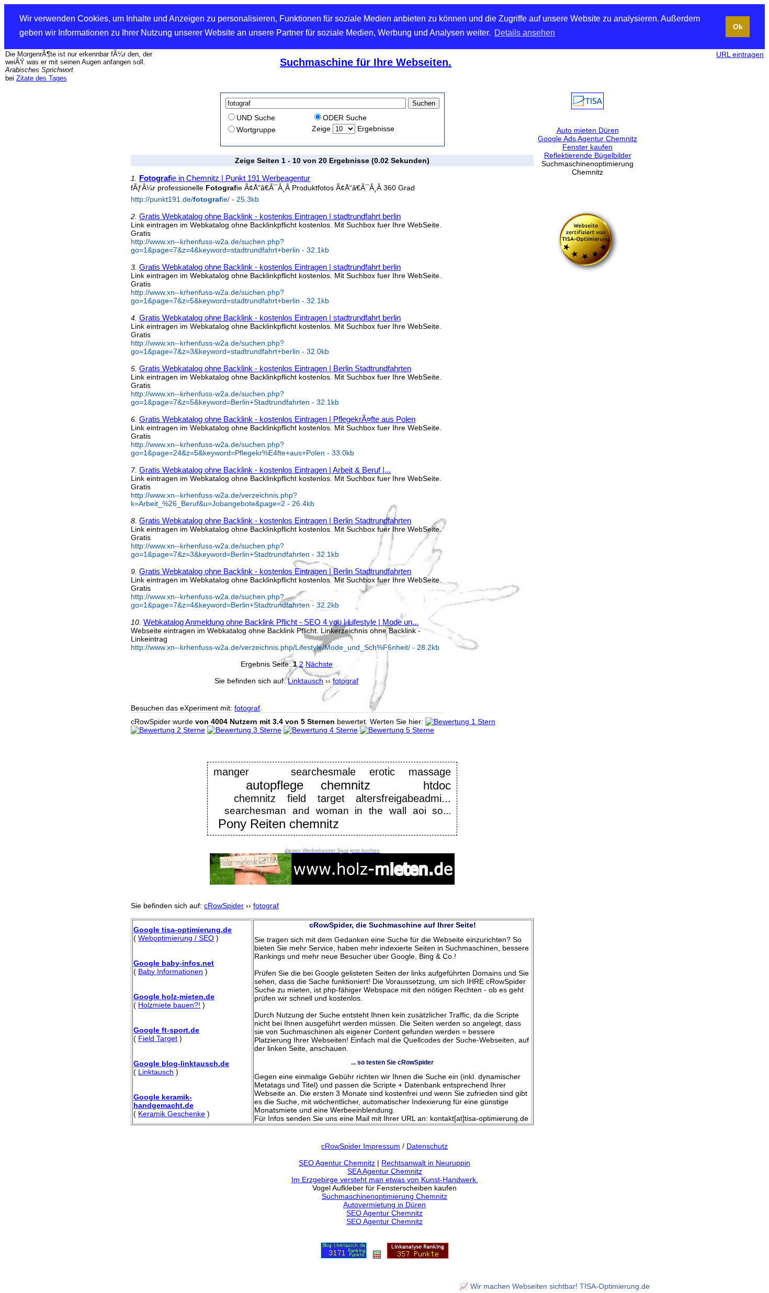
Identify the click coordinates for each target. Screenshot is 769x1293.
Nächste (319, 664)
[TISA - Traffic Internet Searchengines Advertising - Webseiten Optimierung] (587, 106)
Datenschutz (427, 1146)
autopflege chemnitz (308, 785)
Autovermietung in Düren (384, 1204)
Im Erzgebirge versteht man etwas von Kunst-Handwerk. (384, 1179)
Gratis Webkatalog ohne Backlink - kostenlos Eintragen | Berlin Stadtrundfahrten (275, 368)
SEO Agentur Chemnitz (337, 1163)
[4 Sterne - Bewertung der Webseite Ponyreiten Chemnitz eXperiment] (321, 730)
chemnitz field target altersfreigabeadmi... (342, 798)
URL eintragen (740, 54)
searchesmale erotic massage (371, 771)
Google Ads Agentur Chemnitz (587, 138)
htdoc (437, 786)
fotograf (247, 708)
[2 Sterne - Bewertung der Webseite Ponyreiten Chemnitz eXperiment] (168, 730)
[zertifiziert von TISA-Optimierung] (587, 270)
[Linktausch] (377, 1256)
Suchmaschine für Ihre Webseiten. (365, 62)
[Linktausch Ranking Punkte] (344, 1256)
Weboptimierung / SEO (176, 938)
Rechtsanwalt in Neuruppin (425, 1163)
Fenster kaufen (587, 147)
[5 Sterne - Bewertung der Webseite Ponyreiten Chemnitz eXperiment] (397, 730)
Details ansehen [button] (524, 32)
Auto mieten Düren (588, 130)
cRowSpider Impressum (360, 1146)
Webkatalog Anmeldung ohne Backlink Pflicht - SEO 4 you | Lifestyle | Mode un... (281, 621)
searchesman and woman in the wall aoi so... (337, 810)
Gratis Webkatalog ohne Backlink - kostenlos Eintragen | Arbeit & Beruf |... (265, 469)
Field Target (157, 1038)
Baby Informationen (170, 971)
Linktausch (156, 1072)
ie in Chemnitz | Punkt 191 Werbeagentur (224, 178)
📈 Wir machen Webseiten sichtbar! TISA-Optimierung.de (554, 1286)
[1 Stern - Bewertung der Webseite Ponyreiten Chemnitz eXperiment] (460, 721)
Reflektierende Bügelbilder (587, 155)
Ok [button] (738, 26)
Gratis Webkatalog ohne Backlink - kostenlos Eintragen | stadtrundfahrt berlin (270, 216)
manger (231, 771)
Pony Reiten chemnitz (278, 824)
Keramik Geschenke (171, 1113)
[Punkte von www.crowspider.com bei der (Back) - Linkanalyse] (417, 1256)
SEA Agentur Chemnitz (384, 1171)
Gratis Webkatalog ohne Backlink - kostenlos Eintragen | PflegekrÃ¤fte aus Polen (277, 419)
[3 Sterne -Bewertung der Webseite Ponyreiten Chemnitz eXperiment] (244, 730)
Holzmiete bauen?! (169, 1005)
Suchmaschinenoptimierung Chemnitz (384, 1196)
